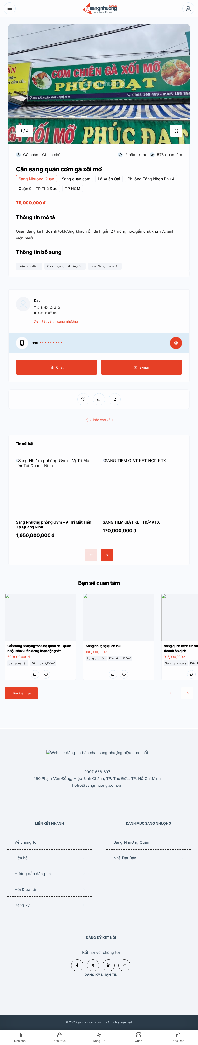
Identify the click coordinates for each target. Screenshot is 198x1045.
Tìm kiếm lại (21, 693)
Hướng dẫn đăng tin (32, 873)
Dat (37, 300)
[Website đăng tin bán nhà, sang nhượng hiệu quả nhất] (99, 8)
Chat (60, 367)
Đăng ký (22, 905)
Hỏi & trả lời (25, 889)
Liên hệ (21, 858)
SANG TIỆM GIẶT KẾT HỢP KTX (131, 522)
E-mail (144, 367)
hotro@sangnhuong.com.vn (97, 785)
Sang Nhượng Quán (131, 842)
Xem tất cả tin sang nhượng (56, 321)
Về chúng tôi (25, 842)
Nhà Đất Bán (124, 858)
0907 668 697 (97, 771)
